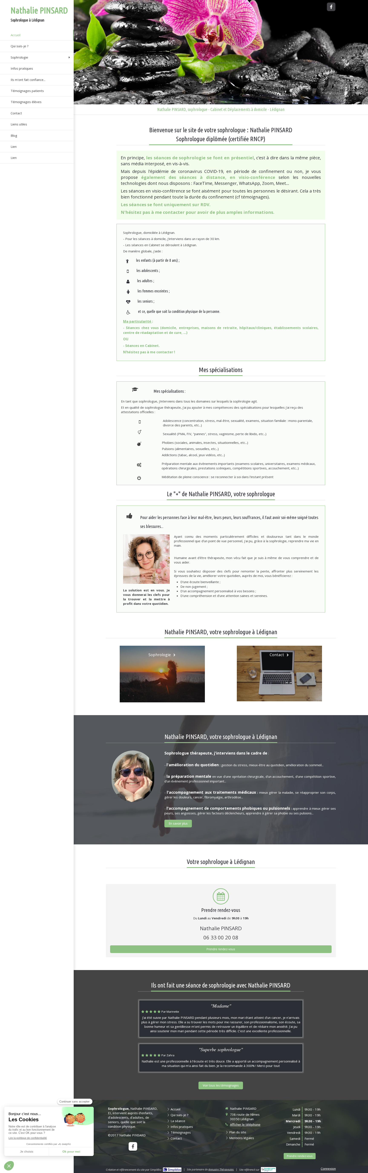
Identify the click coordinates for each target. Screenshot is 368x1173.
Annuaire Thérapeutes (221, 1169)
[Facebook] (331, 7)
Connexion (328, 1168)
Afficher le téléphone (245, 1124)
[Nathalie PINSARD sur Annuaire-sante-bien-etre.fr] (268, 1169)
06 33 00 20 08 (220, 937)
